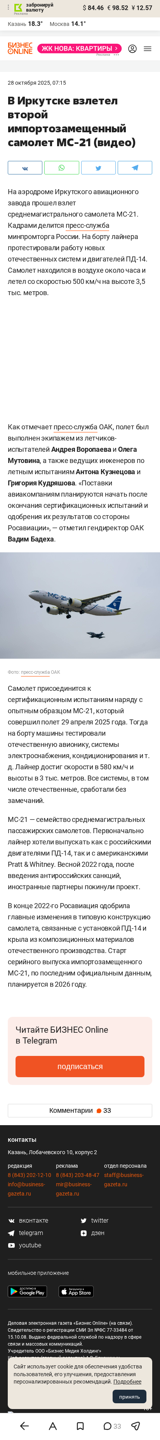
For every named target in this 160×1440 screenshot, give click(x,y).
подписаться (80, 1066)
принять (129, 1397)
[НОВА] (77, 48)
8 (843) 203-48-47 (77, 1175)
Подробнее (127, 1382)
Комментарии (80, 1110)
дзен (97, 1233)
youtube (29, 1245)
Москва (60, 24)
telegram (30, 1233)
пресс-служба (88, 225)
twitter (99, 1220)
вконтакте (32, 1220)
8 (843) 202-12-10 (29, 1175)
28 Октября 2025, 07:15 (37, 83)
